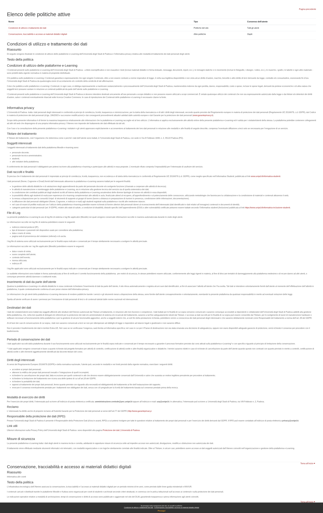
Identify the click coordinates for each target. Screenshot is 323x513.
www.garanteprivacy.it (203, 115)
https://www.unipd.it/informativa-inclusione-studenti (267, 208)
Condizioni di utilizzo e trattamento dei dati (138, 507)
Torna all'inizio (307, 463)
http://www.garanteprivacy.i (140, 411)
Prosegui (161, 511)
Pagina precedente (307, 9)
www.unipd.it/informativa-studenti (265, 176)
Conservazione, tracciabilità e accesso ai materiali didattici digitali (176, 507)
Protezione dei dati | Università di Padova (121, 430)
